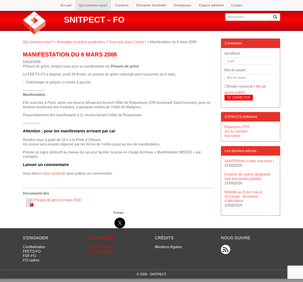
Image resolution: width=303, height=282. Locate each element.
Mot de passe (235, 70)
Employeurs (182, 5)
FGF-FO (29, 256)
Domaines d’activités (151, 5)
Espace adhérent (211, 5)
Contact (236, 5)
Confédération (34, 247)
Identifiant (232, 53)
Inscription (232, 136)
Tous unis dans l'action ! (127, 42)
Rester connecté (240, 86)
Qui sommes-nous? (93, 5)
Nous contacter (101, 247)
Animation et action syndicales (81, 42)
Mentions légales (168, 247)
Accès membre (236, 131)
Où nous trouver (101, 251)
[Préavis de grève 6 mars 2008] (29, 202)
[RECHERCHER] (275, 17)
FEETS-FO (32, 251)
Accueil (66, 5)
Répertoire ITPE (237, 127)
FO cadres (31, 260)
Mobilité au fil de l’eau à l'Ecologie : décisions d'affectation (243, 196)
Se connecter (238, 97)
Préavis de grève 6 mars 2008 (57, 200)
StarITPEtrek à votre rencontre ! (249, 161)
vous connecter (54, 173)
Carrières (122, 5)
